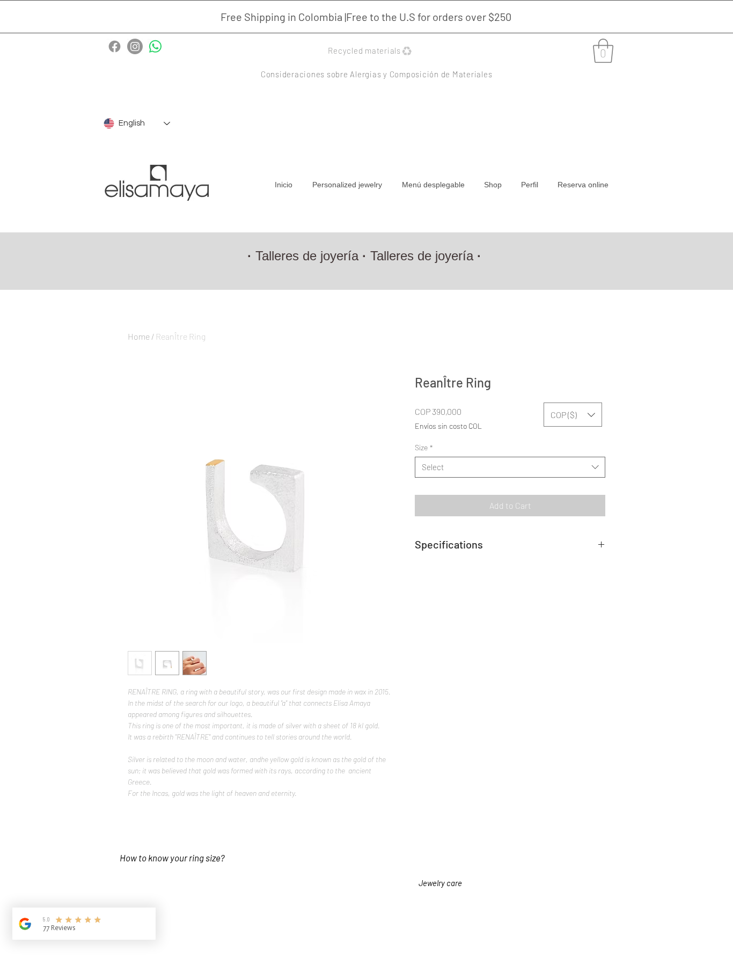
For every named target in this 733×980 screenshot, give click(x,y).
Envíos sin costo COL (448, 425)
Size (424, 447)
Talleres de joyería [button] (306, 255)
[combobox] (510, 467)
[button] (371, 51)
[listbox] (573, 415)
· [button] (479, 255)
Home (139, 336)
